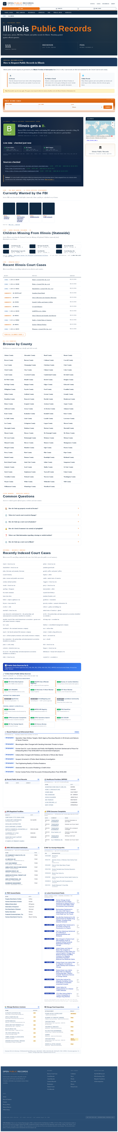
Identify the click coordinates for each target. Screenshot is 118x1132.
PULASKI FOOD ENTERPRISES (53, 1030)
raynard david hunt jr (48, 592)
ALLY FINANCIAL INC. (57, 840)
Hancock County (29, 399)
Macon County (68, 423)
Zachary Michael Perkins (39, 324)
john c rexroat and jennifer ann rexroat (13, 578)
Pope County (67, 452)
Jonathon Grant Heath (38, 293)
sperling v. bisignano (8, 589)
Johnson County (68, 409)
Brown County (8, 360)
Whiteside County (49, 481)
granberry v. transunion (49, 600)
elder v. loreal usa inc (9, 657)
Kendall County (48, 413)
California (73, 1074)
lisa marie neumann (8, 592)
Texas (72, 1076)
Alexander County (29, 355)
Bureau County (28, 360)
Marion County (48, 428)
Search (107, 107)
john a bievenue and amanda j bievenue (13, 571)
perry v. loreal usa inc (49, 585)
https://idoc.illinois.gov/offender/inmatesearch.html (22, 171)
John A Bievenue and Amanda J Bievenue (44, 297)
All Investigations (98, 1081)
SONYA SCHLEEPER (50, 797)
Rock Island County (10, 462)
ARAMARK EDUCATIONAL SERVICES (15, 1041)
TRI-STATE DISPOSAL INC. (12, 1033)
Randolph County (49, 457)
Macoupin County (9, 428)
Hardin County (48, 399)
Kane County (8, 413)
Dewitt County (48, 379)
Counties (41, 12)
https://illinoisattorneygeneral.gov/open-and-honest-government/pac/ (26, 166)
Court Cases (9, 12)
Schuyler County (9, 467)
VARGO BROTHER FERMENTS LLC (14, 1025)
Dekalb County (28, 379)
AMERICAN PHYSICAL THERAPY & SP (15, 875)
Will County (67, 481)
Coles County (68, 370)
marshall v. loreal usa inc (10, 610)
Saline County (48, 462)
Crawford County (29, 375)
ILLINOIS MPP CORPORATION (13, 820)
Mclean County (68, 438)
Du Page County (9, 384)
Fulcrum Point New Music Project (61, 865)
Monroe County (48, 443)
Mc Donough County (50, 433)
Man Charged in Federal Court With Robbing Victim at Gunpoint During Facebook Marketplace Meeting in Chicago (65, 942)
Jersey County (28, 409)
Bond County (48, 355)
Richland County (69, 457)
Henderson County (69, 399)
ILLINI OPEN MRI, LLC (51, 802)
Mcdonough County (30, 438)
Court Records (50, 1076)
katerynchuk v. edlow (49, 589)
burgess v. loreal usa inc (49, 648)
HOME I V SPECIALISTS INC (52, 789)
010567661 (47, 877)
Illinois (72, 1084)
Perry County (8, 452)
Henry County (8, 404)
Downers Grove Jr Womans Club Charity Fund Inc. (64, 860)
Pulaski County (8, 457)
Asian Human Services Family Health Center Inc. (65, 877)
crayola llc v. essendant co (50, 657)
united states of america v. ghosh (52, 610)
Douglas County (68, 379)
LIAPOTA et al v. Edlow (39, 311)
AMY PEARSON (49, 799)
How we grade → (49, 179)
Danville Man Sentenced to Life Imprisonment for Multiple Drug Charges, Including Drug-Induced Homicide (65, 919)
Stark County (8, 472)
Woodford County (49, 486)
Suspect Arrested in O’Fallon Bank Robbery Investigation (35, 759)
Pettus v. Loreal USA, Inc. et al (41, 284)
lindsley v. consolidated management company (55, 625)
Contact (5, 1102)
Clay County (28, 370)
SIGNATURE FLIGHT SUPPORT (13, 837)
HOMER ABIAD (49, 792)
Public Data (58, 12)
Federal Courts (51, 1086)
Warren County (48, 477)
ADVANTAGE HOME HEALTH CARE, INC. (55, 787)
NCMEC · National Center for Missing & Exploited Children (28, 255)
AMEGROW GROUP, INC (12, 871)
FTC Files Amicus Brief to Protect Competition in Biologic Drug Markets (64, 995)
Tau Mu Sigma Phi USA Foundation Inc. (62, 881)
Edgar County (48, 384)
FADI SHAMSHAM (49, 794)
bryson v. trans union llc (9, 603)
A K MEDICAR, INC (10, 859)
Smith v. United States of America (42, 320)
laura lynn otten (7, 596)
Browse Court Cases (52, 1074)
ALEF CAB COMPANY (11, 863)
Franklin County (69, 389)
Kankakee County (29, 413)
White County (28, 481)
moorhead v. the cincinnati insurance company (15, 628)
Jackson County (49, 404)
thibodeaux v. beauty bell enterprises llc (54, 651)
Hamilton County (9, 399)
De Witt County (9, 379)
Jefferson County (9, 409)
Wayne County (8, 481)
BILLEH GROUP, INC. (10, 1029)
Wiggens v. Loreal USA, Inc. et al (41, 329)
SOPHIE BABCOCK (10, 1021)
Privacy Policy (6, 1104)
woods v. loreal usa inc (9, 585)
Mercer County (28, 443)
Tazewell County (49, 472)
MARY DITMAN (49, 805)
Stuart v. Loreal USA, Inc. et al (41, 279)
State (72, 104)
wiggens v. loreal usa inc (50, 582)
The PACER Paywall (99, 1074)
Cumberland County (50, 375)
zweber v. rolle (7, 607)
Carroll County (68, 360)
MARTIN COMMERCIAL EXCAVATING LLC (16, 829)
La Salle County (9, 418)
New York (73, 1081)
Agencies (68, 12)
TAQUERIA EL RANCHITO (52, 1026)
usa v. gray (6, 625)
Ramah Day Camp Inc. (58, 873)
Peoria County (68, 447)
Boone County (68, 355)
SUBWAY (47, 1034)
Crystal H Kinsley (37, 306)
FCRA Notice (6, 1109)
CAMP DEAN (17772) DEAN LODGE (14, 817)
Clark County (8, 370)
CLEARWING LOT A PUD (12, 833)
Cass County (8, 365)
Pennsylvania (74, 1086)
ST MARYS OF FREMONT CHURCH (14, 841)
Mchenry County (49, 438)
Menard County (9, 443)
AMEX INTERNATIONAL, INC (13, 879)
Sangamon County (69, 462)
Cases (99, 3)
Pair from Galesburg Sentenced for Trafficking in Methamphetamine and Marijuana (65, 933)
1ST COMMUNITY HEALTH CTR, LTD (15, 855)
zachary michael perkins (9, 582)
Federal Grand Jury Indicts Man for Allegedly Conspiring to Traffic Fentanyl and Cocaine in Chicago (65, 965)
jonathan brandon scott (49, 596)
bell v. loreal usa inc (48, 644)
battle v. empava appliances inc (11, 600)
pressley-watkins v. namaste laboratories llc (55, 603)
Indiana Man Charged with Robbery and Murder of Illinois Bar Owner (39, 755)
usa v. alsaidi (46, 639)
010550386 (48, 855)
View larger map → (92, 140)
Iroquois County (29, 404)
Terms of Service (7, 1107)
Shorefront (55, 855)
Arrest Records (51, 1079)
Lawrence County (69, 418)
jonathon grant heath (48, 567)
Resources (106, 3)
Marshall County (69, 428)
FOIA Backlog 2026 (99, 1076)
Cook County (8, 375)
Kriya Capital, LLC (56, 832)
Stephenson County (30, 472)
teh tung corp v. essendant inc (51, 619)
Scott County (28, 467)
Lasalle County (48, 418)
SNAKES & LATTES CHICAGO (53, 1044)
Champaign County (30, 365)
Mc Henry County (69, 433)
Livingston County (29, 423)
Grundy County (68, 394)
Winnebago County (30, 486)
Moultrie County (29, 447)
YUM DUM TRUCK (50, 1021)
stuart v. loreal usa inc (9, 564)
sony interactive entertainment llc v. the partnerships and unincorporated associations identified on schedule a (18, 615)
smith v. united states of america (52, 578)
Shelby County (48, 467)
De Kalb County (68, 375)
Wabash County (29, 477)
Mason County (8, 433)
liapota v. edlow (47, 574)
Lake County (28, 418)
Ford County (48, 389)
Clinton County (48, 370)
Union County (68, 472)
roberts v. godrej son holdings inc (52, 607)
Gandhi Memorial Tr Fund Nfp (60, 885)
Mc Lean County (9, 438)
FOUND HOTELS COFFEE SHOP (53, 1013)
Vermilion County (9, 477)
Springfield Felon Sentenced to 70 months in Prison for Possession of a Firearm (65, 926)
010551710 (47, 859)
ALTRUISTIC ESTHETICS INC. (13, 1013)
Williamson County (10, 486)
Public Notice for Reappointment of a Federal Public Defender (64, 988)
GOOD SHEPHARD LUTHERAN (13, 826)
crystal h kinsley (7, 574)
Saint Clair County (29, 462)
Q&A (49, 12)
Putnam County (29, 457)
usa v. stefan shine (48, 628)
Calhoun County (49, 360)
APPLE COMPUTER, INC (11, 1017)
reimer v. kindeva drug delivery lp (52, 632)
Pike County (47, 452)
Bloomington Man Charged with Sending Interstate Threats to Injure (39, 744)
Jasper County (68, 404)
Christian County (49, 365)
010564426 (48, 873)
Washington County (70, 477)
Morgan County (9, 447)
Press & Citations (7, 1099)
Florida (72, 1079)
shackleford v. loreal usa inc (10, 567)
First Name (9, 104)
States (92, 3)
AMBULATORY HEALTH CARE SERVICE (16, 867)
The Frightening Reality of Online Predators (31, 763)
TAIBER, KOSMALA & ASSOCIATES (14, 1037)
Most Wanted (20, 12)
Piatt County (28, 452)
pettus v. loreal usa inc (49, 564)
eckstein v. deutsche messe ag (11, 648)
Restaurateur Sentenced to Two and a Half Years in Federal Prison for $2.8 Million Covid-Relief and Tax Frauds (65, 912)
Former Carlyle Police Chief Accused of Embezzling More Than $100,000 (41, 772)
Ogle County (48, 447)
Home (4, 16)
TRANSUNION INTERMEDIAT (55, 821)
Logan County (48, 423)
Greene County (48, 394)
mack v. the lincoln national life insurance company (17, 632)
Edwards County (69, 384)
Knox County (68, 413)
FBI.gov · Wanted (14, 224)
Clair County (68, 365)
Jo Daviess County (49, 409)
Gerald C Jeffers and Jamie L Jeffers (42, 302)
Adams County (8, 355)
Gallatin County (29, 394)
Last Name (41, 104)
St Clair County (68, 467)
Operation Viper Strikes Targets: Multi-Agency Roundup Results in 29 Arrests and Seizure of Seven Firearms (47, 739)
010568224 (48, 881)
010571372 (47, 885)
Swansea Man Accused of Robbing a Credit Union (33, 768)
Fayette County (28, 389)
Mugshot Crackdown (99, 1079)
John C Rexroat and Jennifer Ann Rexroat (44, 315)
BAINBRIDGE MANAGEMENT (13, 883)
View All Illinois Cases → (14, 334)
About (113, 3)
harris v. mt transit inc (49, 635)
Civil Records (50, 1089)
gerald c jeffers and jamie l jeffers (52, 571)
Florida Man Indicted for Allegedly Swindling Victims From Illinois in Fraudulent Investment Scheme (64, 982)
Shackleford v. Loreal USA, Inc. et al (42, 288)
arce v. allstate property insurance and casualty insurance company (21, 635)
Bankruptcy (50, 1084)
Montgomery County (70, 443)
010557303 (48, 869)
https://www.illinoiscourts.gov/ (15, 168)
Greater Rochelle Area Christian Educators (63, 869)
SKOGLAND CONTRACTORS (13, 824)
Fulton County (8, 394)
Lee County (7, 423)
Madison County (29, 428)
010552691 (48, 865)
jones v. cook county (8, 644)
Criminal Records (51, 1081)
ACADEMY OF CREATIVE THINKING (54, 1017)
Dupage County (29, 384)
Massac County (28, 433)
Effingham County (9, 389)
